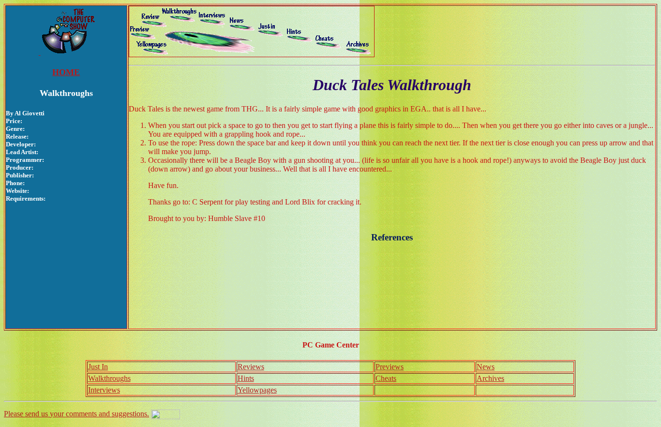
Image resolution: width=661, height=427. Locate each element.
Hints (246, 378)
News (486, 367)
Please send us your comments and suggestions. (76, 414)
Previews (390, 367)
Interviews (104, 390)
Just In (98, 367)
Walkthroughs (109, 378)
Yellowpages (257, 390)
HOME (66, 72)
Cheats (386, 378)
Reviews (251, 367)
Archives (490, 378)
